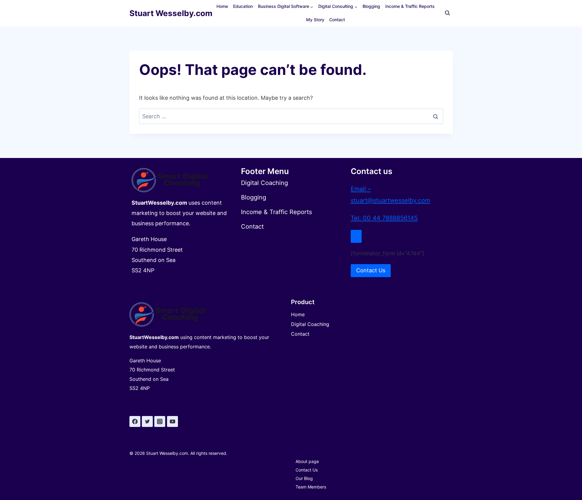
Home (222, 6)
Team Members (311, 486)
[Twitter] (147, 421)
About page (307, 461)
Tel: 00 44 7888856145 (384, 218)
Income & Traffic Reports (410, 6)
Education (243, 6)
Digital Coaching (310, 324)
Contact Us (307, 469)
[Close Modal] (356, 236)
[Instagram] (159, 421)
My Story (315, 19)
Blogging (371, 6)
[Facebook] (134, 421)
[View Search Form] (447, 13)
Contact (337, 19)
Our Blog (304, 478)
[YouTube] (172, 421)
